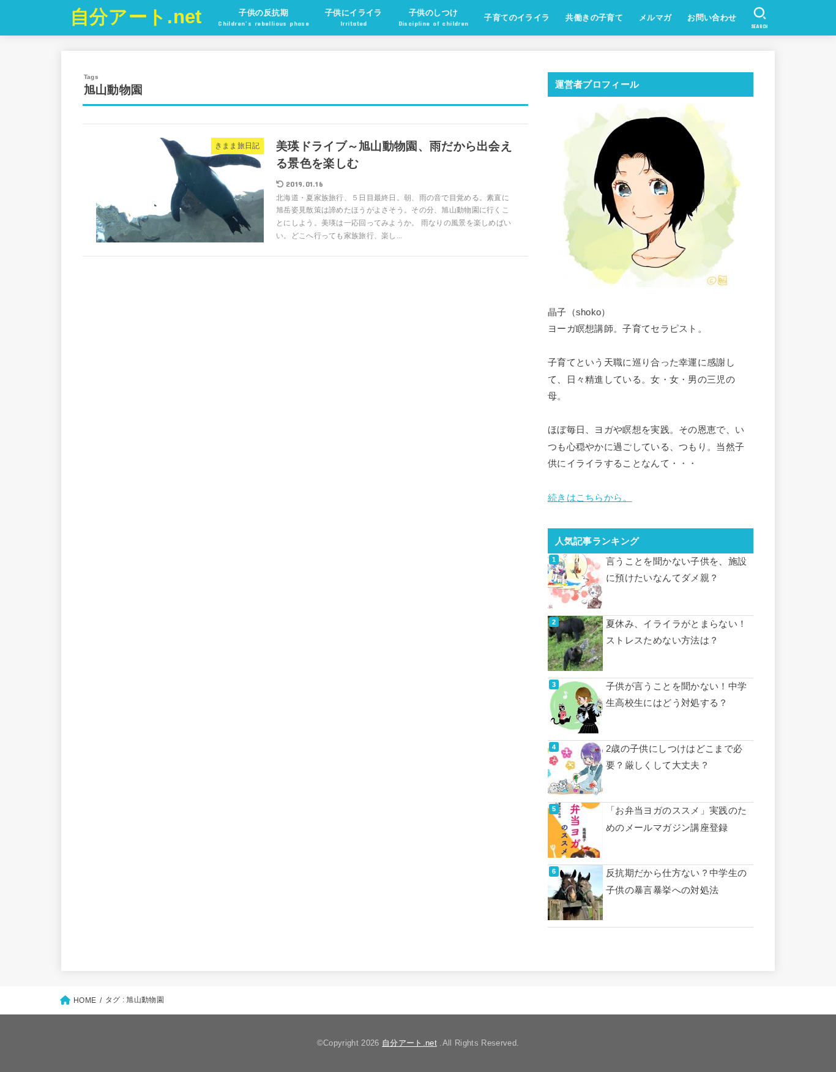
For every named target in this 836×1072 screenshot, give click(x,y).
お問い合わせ (711, 17)
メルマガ (655, 17)
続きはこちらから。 (590, 498)
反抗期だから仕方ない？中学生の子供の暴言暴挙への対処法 (676, 881)
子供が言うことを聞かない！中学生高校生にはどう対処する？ (676, 694)
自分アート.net (136, 17)
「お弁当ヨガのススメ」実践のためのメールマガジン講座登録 (676, 819)
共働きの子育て (594, 17)
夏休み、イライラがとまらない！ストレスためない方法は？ (676, 632)
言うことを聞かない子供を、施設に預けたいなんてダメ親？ (676, 570)
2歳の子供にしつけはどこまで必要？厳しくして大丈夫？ (674, 757)
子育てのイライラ (517, 17)
